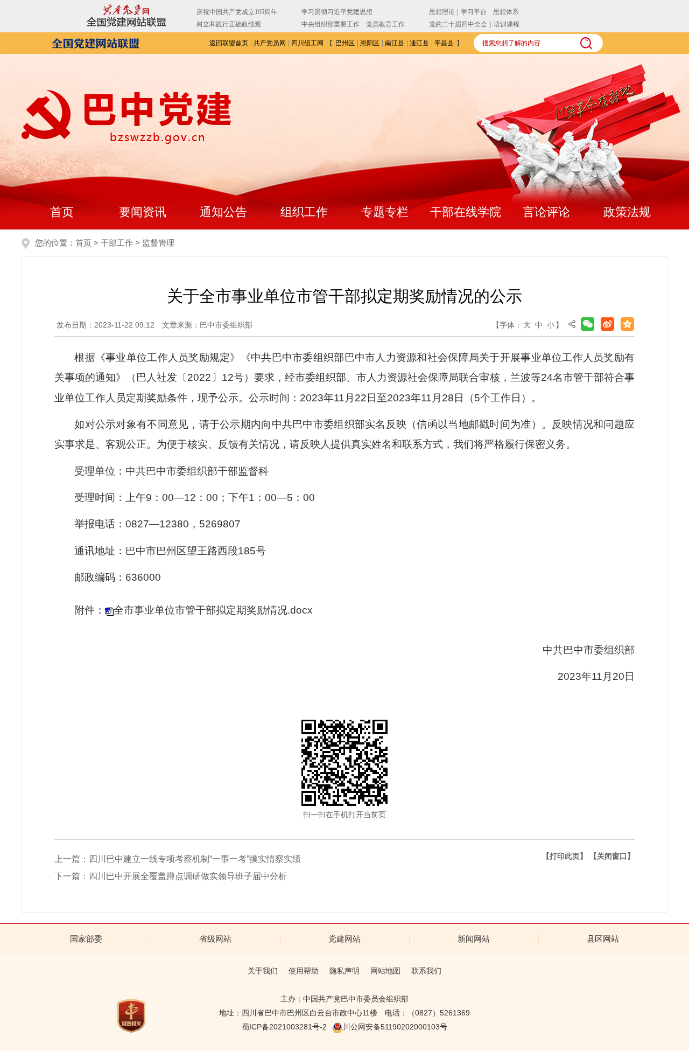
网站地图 (385, 970)
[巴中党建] (126, 117)
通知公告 (223, 212)
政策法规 (627, 212)
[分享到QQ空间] (627, 324)
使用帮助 (304, 970)
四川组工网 (307, 43)
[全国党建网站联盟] (95, 42)
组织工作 (304, 212)
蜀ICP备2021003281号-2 (284, 1026)
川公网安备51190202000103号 (395, 1026)
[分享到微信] (587, 324)
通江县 (419, 43)
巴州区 (345, 43)
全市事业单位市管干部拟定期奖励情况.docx (213, 610)
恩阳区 (369, 43)
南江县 (394, 43)
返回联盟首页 (228, 43)
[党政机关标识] (131, 1015)
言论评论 (546, 212)
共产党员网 (270, 43)
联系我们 (426, 970)
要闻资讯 (142, 212)
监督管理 (158, 242)
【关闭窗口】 (612, 856)
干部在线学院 (465, 212)
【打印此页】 (564, 856)
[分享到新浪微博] (607, 324)
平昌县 (444, 43)
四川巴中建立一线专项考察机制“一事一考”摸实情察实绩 (195, 859)
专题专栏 (385, 212)
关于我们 (263, 970)
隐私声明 (344, 970)
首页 (62, 212)
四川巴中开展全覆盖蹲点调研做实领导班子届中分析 (188, 876)
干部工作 (117, 242)
